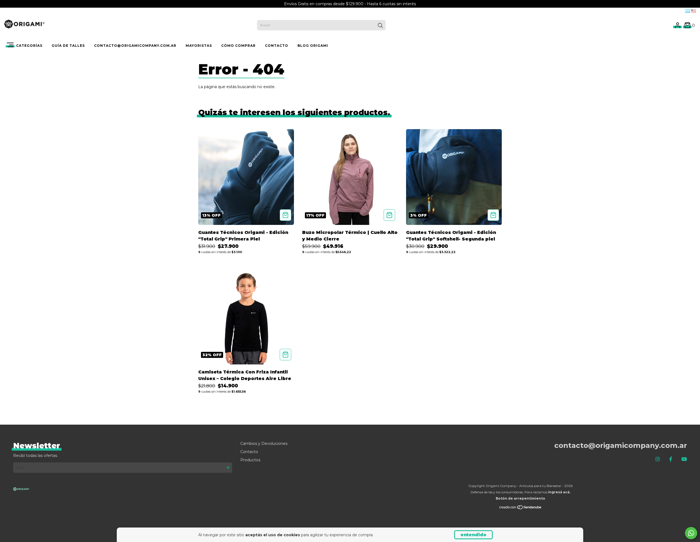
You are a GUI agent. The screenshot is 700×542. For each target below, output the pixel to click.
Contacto (249, 451)
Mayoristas (199, 46)
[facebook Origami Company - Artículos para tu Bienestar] (670, 459)
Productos (250, 459)
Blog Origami (313, 46)
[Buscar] (380, 25)
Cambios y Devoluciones (263, 443)
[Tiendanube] (520, 508)
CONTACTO (276, 46)
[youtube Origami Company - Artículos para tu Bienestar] (684, 459)
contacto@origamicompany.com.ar (135, 46)
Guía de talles (68, 46)
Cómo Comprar (238, 46)
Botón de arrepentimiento (520, 498)
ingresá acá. (559, 492)
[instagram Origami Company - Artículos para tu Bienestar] (657, 459)
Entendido (473, 534)
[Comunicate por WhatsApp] (691, 533)
